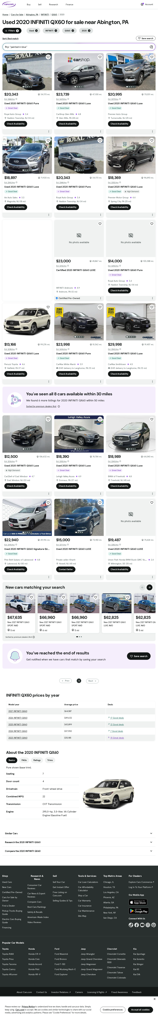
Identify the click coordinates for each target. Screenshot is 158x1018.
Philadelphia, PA (110, 907)
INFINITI (45, 14)
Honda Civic (34, 959)
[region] (79, 1007)
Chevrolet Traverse (116, 967)
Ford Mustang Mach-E (65, 969)
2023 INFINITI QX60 (17, 737)
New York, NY (109, 912)
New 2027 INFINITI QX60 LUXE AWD (114, 624)
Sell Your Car (59, 882)
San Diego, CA (110, 917)
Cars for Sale (17, 14)
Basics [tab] (12, 760)
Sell (39, 4)
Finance (69, 4)
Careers (79, 992)
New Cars (6, 887)
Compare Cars (34, 901)
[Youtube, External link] (142, 925)
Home (5, 14)
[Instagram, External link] (148, 925)
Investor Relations (59, 992)
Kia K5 (136, 969)
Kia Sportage (139, 954)
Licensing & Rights (95, 992)
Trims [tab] (50, 760)
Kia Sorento (138, 959)
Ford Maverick (61, 954)
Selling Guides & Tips (62, 900)
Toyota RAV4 (8, 954)
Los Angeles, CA (110, 892)
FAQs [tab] (24, 760)
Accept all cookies (140, 1009)
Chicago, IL (108, 882)
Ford (57, 948)
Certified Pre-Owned (12, 892)
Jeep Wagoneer (88, 964)
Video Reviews (34, 922)
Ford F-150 (60, 964)
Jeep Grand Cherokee (91, 959)
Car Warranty (84, 900)
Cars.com (19, 1009)
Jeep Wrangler (88, 954)
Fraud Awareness (119, 992)
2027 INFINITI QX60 (17, 711)
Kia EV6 (136, 974)
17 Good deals (117, 717)
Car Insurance (84, 905)
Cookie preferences (113, 1009)
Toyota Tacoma (9, 964)
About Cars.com (24, 992)
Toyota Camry (8, 969)
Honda (31, 948)
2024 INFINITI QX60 (17, 731)
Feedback (136, 992)
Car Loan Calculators (88, 882)
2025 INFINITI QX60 (17, 724)
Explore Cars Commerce (140, 882)
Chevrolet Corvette (116, 954)
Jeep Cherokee (88, 974)
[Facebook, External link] (136, 925)
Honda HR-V (34, 974)
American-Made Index (38, 917)
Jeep (83, 948)
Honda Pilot (33, 969)
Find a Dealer (8, 905)
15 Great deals (117, 737)
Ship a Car (83, 895)
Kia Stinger (138, 964)
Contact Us (41, 992)
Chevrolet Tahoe (115, 972)
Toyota (5, 948)
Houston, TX (109, 887)
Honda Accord (35, 964)
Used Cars (7, 882)
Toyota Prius (8, 959)
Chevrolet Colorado (116, 977)
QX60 (54, 14)
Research (53, 4)
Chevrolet (112, 948)
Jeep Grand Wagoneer (91, 969)
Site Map (82, 916)
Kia (134, 948)
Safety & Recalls (34, 912)
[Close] (154, 999)
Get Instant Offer (61, 887)
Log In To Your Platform (140, 887)
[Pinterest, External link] (153, 925)
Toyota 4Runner (9, 974)
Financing (6, 927)
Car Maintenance (86, 910)
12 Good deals (117, 724)
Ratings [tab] (37, 760)
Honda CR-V (34, 954)
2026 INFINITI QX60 (17, 717)
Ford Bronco (61, 959)
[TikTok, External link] (131, 925)
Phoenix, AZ (108, 897)
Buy (28, 4)
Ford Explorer (61, 974)
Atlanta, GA (108, 902)
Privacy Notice (28, 1006)
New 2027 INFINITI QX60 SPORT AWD (18, 624)
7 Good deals (116, 731)
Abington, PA (32, 14)
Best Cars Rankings (36, 907)
